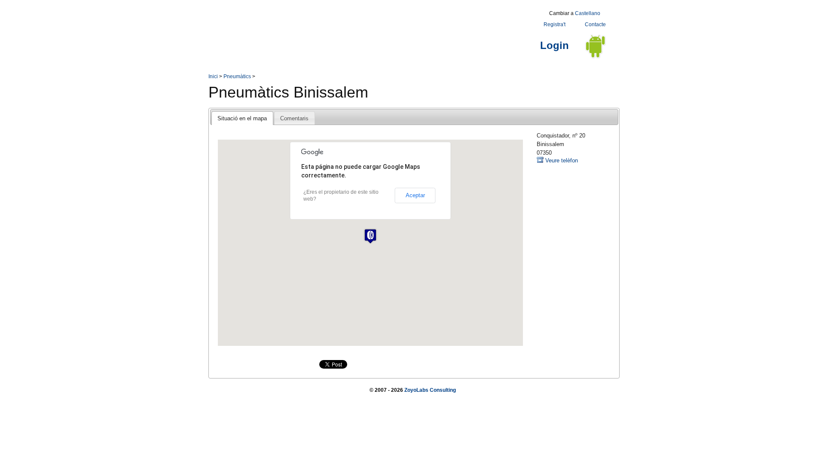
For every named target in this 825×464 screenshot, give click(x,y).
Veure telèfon (561, 160)
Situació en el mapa (242, 118)
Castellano (587, 13)
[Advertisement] (364, 27)
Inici (213, 76)
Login (554, 45)
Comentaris (294, 118)
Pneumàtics (237, 76)
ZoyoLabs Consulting (430, 390)
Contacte (595, 24)
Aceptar (415, 195)
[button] (370, 236)
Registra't (554, 24)
